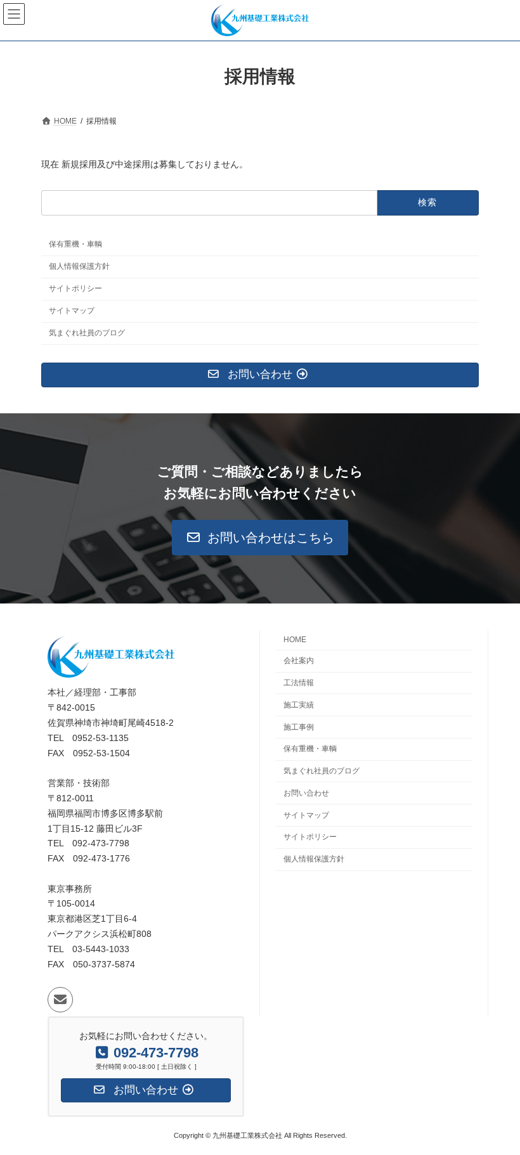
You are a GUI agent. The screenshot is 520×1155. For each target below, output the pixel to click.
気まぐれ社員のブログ (87, 332)
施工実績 (298, 704)
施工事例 (298, 727)
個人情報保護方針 (79, 266)
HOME (294, 640)
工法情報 (298, 682)
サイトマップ (71, 310)
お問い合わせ (306, 793)
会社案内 (298, 661)
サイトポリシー (75, 288)
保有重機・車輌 (75, 244)
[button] (260, 537)
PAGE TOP (496, 1106)
